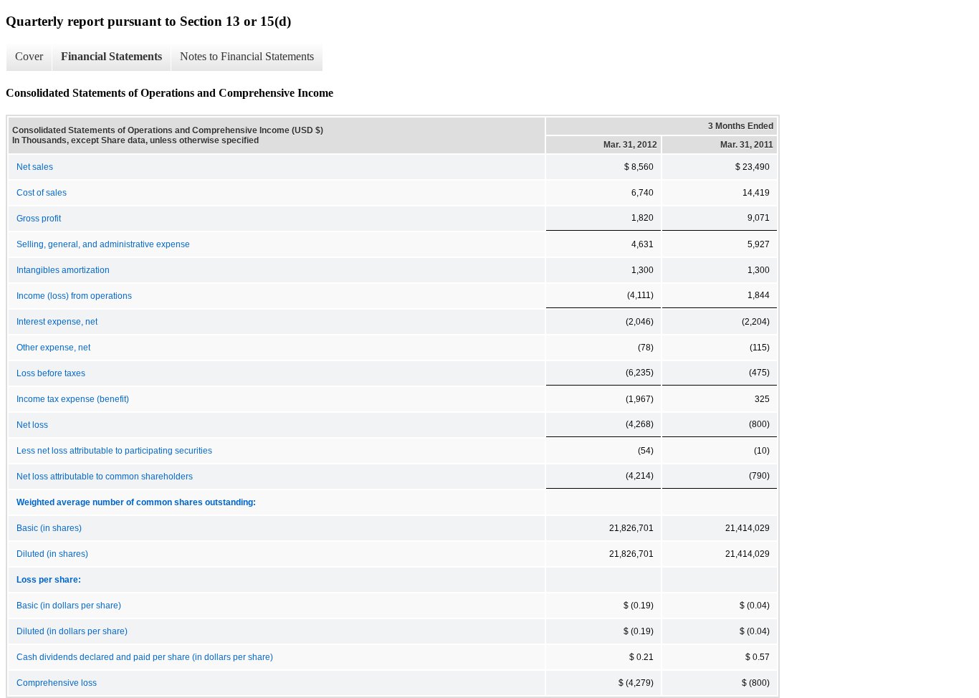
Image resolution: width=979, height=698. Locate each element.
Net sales (34, 167)
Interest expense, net (56, 321)
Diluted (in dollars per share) (72, 631)
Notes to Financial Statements (247, 56)
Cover (29, 56)
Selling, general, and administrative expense (103, 244)
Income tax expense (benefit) (72, 399)
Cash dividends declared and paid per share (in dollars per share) (144, 657)
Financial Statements (111, 56)
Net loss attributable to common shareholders (104, 476)
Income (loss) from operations (74, 296)
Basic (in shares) (49, 528)
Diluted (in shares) (52, 554)
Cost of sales (41, 192)
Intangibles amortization (63, 270)
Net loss (32, 425)
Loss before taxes (50, 373)
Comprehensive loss (56, 683)
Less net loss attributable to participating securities (114, 450)
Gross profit (38, 218)
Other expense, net (53, 347)
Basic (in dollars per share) (68, 605)
